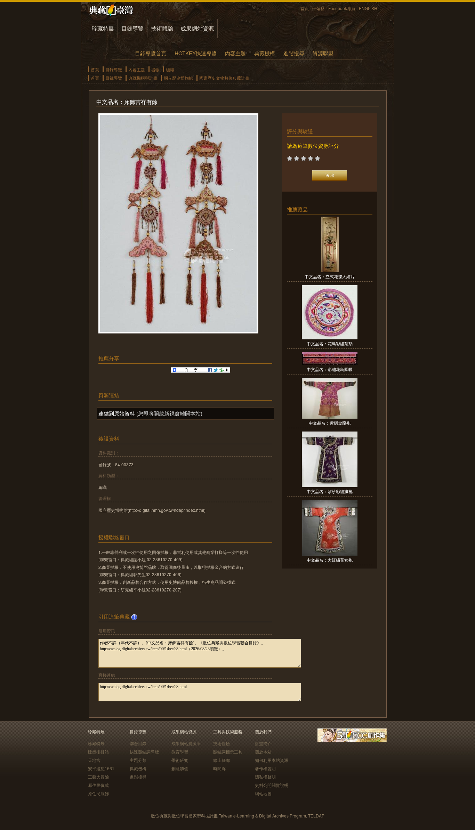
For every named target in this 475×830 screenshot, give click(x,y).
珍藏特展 (103, 28)
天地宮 (94, 760)
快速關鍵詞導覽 (144, 752)
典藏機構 (264, 53)
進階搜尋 (293, 53)
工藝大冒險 (98, 777)
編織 (170, 69)
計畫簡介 (263, 743)
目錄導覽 (132, 28)
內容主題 (235, 53)
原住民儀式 (98, 785)
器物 (155, 69)
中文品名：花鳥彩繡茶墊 (330, 343)
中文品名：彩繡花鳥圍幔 (330, 369)
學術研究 (179, 760)
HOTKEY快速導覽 (196, 53)
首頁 (304, 8)
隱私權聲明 (265, 777)
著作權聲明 (265, 768)
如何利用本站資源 (271, 760)
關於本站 (263, 752)
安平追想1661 (101, 768)
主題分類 (138, 760)
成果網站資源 (197, 28)
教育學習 (179, 752)
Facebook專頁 (341, 8)
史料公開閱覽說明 (271, 785)
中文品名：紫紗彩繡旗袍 (330, 491)
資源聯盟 (323, 53)
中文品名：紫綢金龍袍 (330, 423)
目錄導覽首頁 (150, 53)
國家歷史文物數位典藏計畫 (224, 78)
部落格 (318, 8)
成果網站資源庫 (186, 743)
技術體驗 (162, 28)
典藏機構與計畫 (143, 78)
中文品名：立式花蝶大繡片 (330, 276)
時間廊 (219, 768)
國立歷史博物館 (178, 78)
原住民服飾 (98, 793)
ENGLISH (368, 8)
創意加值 (179, 768)
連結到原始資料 (116, 413)
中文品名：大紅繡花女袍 (330, 560)
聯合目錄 (138, 743)
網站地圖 (263, 793)
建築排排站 (98, 752)
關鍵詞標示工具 (227, 752)
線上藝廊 (221, 760)
